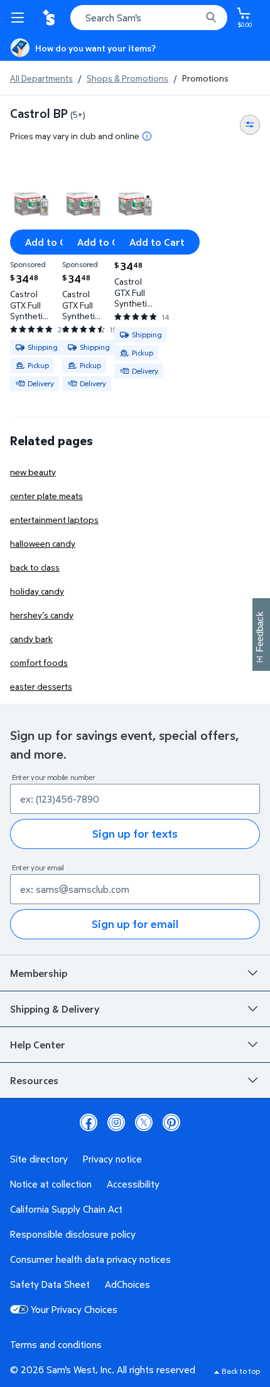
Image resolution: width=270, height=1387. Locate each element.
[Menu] (20, 18)
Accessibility (133, 1184)
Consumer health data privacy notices (90, 1259)
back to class (35, 567)
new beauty (33, 472)
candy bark (31, 639)
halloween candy (42, 543)
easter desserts (41, 686)
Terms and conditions (56, 1344)
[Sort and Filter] (250, 125)
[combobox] (148, 17)
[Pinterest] (171, 1122)
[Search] (211, 18)
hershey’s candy (41, 615)
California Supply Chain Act (66, 1209)
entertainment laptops (54, 519)
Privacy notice (112, 1159)
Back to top (241, 1371)
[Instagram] (116, 1122)
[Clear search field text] (194, 17)
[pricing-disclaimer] (147, 136)
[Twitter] (143, 1122)
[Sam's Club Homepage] (50, 17)
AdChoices (127, 1284)
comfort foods (39, 662)
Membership (38, 973)
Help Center (37, 1045)
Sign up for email (135, 924)
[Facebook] (88, 1122)
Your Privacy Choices (74, 1309)
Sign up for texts (135, 833)
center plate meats (46, 496)
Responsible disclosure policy (73, 1234)
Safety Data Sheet (50, 1284)
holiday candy (37, 591)
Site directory (39, 1159)
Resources (34, 1080)
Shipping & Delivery (54, 1009)
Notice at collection (51, 1184)
